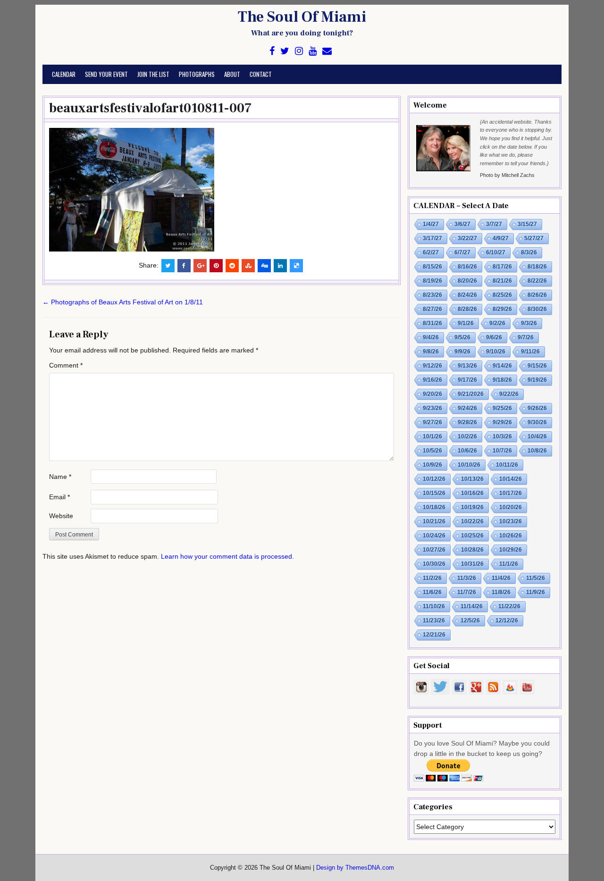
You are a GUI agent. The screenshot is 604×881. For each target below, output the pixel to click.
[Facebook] (272, 51)
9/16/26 (432, 380)
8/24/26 (467, 295)
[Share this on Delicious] (296, 265)
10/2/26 (467, 436)
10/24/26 (434, 535)
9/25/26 (502, 408)
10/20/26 (510, 507)
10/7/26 (502, 450)
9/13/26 (467, 365)
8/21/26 (502, 280)
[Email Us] (327, 51)
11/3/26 (466, 578)
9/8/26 (431, 351)
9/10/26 (495, 351)
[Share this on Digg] (264, 265)
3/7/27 (494, 224)
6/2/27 (431, 252)
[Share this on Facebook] (184, 265)
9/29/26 (502, 422)
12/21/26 (434, 634)
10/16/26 (472, 493)
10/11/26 (507, 464)
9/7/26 (526, 337)
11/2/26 (432, 578)
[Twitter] (284, 51)
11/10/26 (434, 606)
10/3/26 (502, 436)
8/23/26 (432, 295)
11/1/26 (508, 564)
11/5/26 (535, 578)
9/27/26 (432, 422)
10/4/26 (537, 436)
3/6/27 (462, 224)
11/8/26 (501, 592)
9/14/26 (502, 365)
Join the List (153, 74)
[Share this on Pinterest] (216, 265)
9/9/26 (462, 351)
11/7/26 (466, 592)
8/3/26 (529, 252)
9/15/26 (537, 365)
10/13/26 (472, 479)
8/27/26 (432, 309)
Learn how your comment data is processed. (227, 556)
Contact (261, 74)
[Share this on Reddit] (232, 265)
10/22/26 (472, 521)
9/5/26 (462, 337)
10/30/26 (434, 564)
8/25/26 (502, 295)
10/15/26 (434, 493)
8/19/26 (432, 280)
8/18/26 (537, 266)
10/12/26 (434, 479)
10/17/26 (510, 493)
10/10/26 (469, 464)
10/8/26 (537, 450)
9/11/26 (530, 351)
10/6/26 (467, 450)
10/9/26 (432, 464)
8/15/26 (432, 266)
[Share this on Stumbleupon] (248, 265)
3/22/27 (467, 238)
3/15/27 (527, 224)
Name (60, 476)
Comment (66, 365)
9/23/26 (432, 408)
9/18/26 (502, 380)
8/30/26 (537, 309)
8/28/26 (467, 309)
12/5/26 (470, 620)
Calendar (64, 74)
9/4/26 (431, 337)
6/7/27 (462, 252)
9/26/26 (537, 408)
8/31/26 (432, 323)
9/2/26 (497, 323)
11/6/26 (432, 592)
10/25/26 (472, 535)
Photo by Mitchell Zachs (507, 175)
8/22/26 (537, 280)
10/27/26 (434, 549)
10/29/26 (510, 549)
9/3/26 (529, 323)
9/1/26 (466, 323)
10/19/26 (472, 507)
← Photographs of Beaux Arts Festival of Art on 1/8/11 (122, 302)
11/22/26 (509, 606)
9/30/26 (537, 422)
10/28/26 (472, 549)
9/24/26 (467, 408)
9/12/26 (432, 365)
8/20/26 (467, 280)
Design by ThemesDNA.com (355, 867)
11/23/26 (434, 620)
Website (61, 516)
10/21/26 (434, 521)
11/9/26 (535, 592)
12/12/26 (506, 620)
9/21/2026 (471, 394)
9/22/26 (509, 394)
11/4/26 (501, 578)
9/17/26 (467, 380)
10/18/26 (434, 507)
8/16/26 (467, 266)
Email (59, 497)
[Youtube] (313, 51)
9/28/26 (467, 422)
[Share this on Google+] (200, 265)
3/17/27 (432, 238)
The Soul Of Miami (302, 17)
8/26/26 (537, 295)
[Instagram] (299, 51)
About (232, 74)
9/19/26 (537, 380)
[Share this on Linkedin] (280, 265)
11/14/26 (472, 606)
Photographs (197, 74)
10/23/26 (510, 521)
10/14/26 (510, 479)
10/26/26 (510, 535)
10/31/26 (472, 564)
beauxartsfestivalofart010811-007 (150, 108)
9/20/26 (432, 394)
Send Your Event (106, 74)
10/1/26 (432, 436)
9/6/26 (494, 337)
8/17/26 (502, 266)
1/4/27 (431, 224)
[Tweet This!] (168, 265)
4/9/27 (501, 238)
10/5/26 (432, 450)
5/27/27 (534, 238)
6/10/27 (495, 252)
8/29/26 (502, 309)
